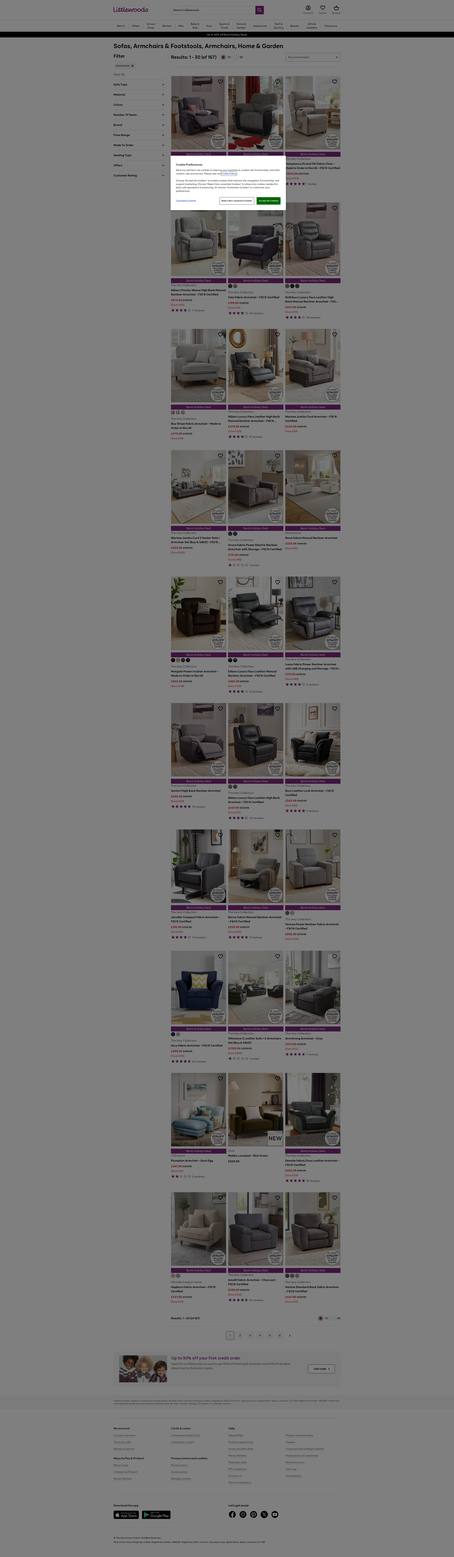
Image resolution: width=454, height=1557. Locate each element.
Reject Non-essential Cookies (237, 200)
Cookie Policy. (229, 173)
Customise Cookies (186, 200)
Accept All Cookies (268, 200)
